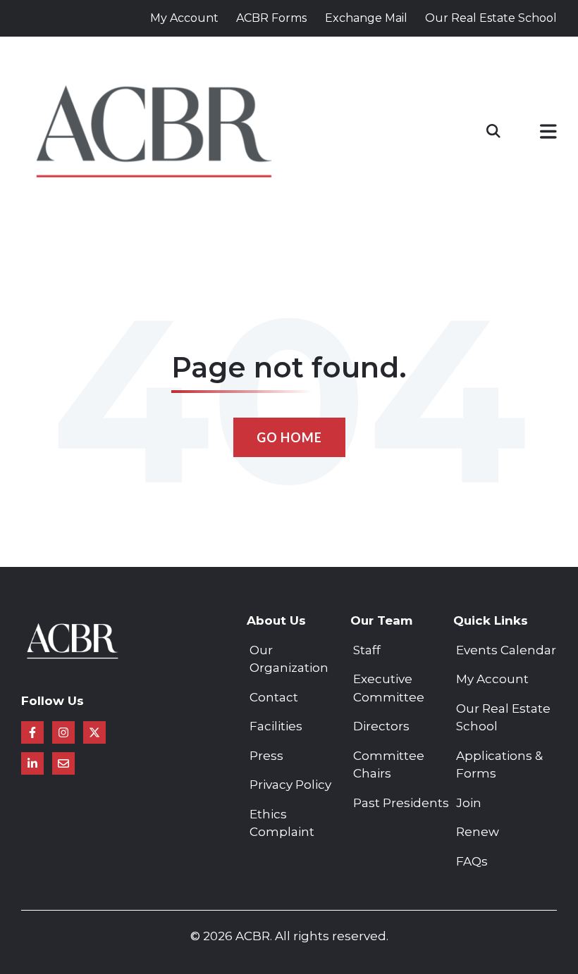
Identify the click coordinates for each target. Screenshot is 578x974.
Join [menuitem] (468, 803)
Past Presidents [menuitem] (401, 803)
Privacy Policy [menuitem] (290, 785)
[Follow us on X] (94, 732)
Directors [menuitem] (381, 726)
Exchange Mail (366, 18)
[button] (548, 134)
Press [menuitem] (266, 756)
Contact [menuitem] (274, 697)
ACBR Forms (271, 18)
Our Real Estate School (491, 18)
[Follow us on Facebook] (32, 732)
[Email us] (63, 763)
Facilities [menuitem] (276, 726)
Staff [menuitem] (367, 650)
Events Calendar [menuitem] (506, 650)
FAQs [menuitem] (472, 861)
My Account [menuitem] (492, 679)
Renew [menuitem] (477, 832)
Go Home (289, 437)
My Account (184, 18)
